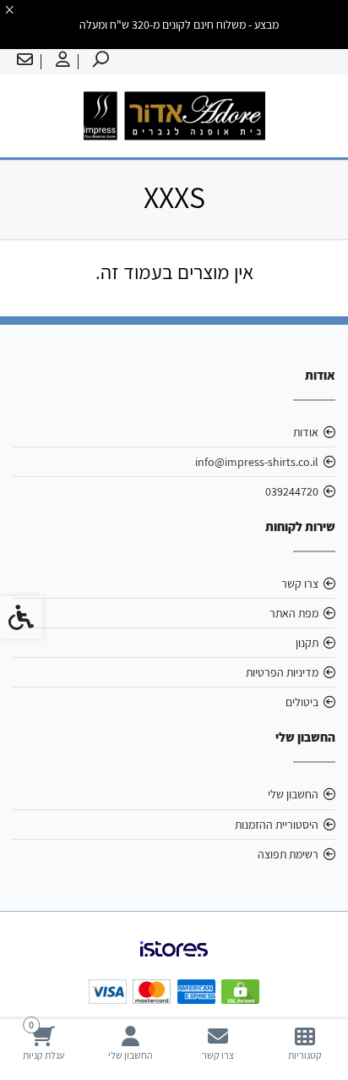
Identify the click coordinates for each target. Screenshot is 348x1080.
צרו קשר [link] (299, 583)
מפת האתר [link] (293, 613)
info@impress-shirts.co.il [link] (256, 461)
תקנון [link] (307, 642)
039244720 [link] (291, 491)
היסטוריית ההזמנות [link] (276, 824)
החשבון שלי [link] (293, 794)
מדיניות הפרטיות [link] (282, 672)
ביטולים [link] (301, 702)
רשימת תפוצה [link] (288, 854)
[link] (304, 1043)
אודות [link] (305, 432)
